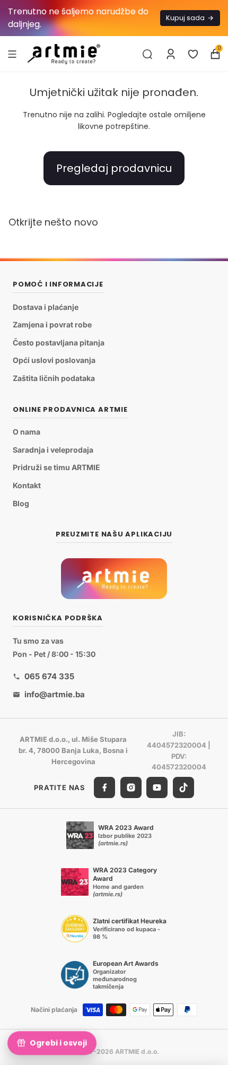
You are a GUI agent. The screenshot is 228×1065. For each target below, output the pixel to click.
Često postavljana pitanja (58, 342)
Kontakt (27, 485)
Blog (21, 503)
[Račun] (170, 54)
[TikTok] (183, 788)
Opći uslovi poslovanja (54, 360)
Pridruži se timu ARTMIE (56, 467)
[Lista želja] (193, 54)
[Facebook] (104, 788)
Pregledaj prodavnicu (114, 168)
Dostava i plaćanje (45, 306)
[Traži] (147, 54)
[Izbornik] (12, 53)
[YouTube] (157, 788)
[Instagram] (131, 788)
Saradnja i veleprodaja (53, 449)
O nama (26, 432)
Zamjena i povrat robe (52, 325)
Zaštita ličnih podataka (54, 378)
